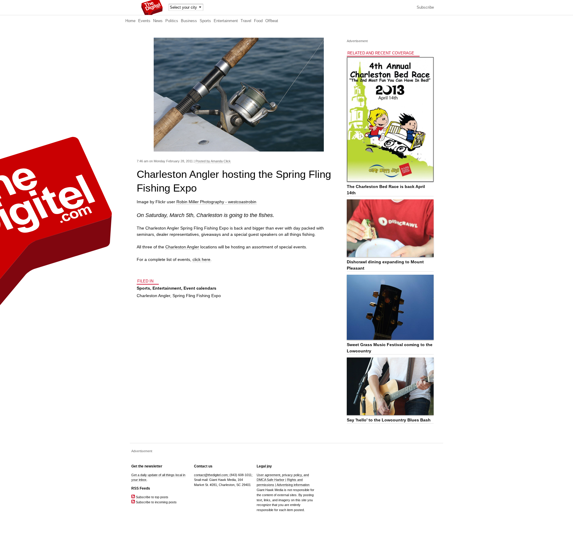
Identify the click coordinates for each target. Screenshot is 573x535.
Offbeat (271, 21)
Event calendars (200, 288)
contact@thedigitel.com (211, 475)
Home (130, 21)
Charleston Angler (182, 246)
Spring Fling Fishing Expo (196, 295)
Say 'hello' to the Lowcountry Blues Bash (389, 420)
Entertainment (226, 21)
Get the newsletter (146, 466)
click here (201, 259)
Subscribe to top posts (151, 497)
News (158, 21)
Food (258, 21)
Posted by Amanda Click (213, 161)
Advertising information (293, 485)
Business (189, 21)
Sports (205, 21)
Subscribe (425, 7)
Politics (171, 21)
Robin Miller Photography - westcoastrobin (216, 201)
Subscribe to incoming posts (156, 502)
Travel (246, 21)
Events (144, 21)
